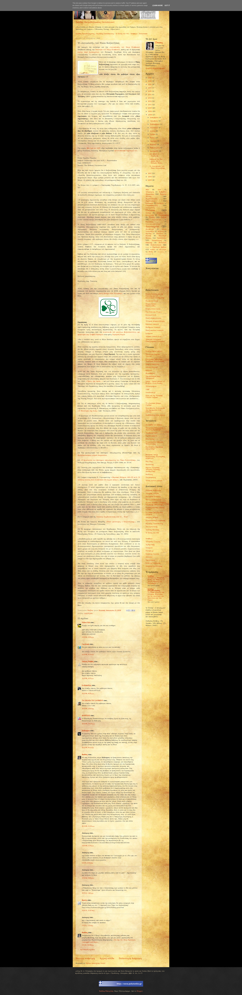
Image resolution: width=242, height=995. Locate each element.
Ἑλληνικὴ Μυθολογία (153, 490)
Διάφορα (160, 213)
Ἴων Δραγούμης (151, 527)
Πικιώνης (149, 243)
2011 (150, 105)
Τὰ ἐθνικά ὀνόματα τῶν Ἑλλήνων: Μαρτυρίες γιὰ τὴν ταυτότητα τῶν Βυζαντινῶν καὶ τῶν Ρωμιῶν (156, 596)
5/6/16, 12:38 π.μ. (88, 945)
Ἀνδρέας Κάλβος (152, 517)
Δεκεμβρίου (154, 118)
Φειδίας (85, 755)
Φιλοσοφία (162, 249)
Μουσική (148, 233)
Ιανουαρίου (154, 151)
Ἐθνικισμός (162, 215)
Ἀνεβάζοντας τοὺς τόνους (155, 415)
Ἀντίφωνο (149, 548)
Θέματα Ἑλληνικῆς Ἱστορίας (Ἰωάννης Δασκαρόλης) (153, 469)
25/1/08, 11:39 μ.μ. (88, 826)
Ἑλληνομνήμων (151, 386)
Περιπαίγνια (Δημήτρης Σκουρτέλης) (154, 448)
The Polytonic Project (153, 312)
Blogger (140, 991)
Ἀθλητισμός (150, 192)
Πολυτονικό (143, 34)
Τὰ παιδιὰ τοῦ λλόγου (154, 425)
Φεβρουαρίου (155, 148)
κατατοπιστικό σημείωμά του (125, 151)
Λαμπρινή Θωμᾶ (151, 433)
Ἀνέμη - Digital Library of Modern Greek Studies (155, 382)
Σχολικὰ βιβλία (159, 247)
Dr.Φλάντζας (86, 685)
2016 (150, 88)
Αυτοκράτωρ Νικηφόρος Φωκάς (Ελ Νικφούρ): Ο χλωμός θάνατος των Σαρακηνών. (156, 580)
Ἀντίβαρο (134, 34)
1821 (147, 190)
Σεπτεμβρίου (155, 124)
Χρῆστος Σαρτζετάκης (154, 566)
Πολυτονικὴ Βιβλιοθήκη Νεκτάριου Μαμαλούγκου (155, 360)
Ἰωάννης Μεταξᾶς (152, 530)
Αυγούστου (154, 128)
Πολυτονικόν (155, 245)
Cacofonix (85, 644)
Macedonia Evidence (153, 497)
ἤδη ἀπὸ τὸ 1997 (93, 148)
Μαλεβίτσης (150, 229)
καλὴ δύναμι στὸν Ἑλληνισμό (110, 293)
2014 (150, 95)
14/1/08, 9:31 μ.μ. (88, 678)
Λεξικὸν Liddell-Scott (153, 336)
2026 (150, 78)
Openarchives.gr (152, 367)
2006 (150, 177)
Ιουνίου (153, 134)
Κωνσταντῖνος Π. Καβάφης (155, 520)
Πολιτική (162, 242)
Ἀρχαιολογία (151, 198)
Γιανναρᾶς (160, 203)
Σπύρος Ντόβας (88, 661)
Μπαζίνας (159, 233)
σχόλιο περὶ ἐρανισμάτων (88, 52)
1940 (159, 190)
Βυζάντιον (149, 203)
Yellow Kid (86, 622)
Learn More (157, 5)
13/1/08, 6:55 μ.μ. (88, 637)
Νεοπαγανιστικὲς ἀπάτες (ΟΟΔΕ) (155, 508)
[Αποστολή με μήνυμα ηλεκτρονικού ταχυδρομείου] (127, 610)
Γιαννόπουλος (152, 205)
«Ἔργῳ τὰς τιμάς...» (94, 381)
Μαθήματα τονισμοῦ (153, 327)
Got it (167, 5)
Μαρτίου (153, 144)
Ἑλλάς (152, 217)
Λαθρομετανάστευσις (153, 224)
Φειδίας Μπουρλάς (106, 991)
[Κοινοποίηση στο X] (131, 610)
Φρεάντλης (150, 464)
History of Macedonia (153, 500)
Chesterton (160, 252)
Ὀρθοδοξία (161, 238)
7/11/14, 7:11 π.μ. (87, 926)
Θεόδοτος (149, 474)
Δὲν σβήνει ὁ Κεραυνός (154, 155)
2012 (150, 101)
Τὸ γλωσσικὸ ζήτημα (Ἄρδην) (153, 404)
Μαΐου (152, 138)
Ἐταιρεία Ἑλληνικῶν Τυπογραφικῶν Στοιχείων (155, 340)
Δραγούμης (150, 215)
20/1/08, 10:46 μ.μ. (88, 724)
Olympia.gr (150, 551)
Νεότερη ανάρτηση (85, 958)
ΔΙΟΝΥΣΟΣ (86, 716)
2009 (150, 111)
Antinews (149, 557)
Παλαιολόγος (157, 240)
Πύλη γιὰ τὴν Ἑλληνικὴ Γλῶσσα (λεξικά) (154, 396)
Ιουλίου (153, 131)
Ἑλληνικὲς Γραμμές (153, 542)
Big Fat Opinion (151, 436)
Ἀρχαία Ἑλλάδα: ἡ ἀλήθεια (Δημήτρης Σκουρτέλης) (156, 504)
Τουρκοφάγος (151, 477)
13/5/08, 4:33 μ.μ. (88, 846)
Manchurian (150, 439)
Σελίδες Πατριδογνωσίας (85, 34)
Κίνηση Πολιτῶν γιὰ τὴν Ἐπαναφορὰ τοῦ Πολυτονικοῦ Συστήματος (155, 296)
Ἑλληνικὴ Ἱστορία (152, 493)
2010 (150, 108)
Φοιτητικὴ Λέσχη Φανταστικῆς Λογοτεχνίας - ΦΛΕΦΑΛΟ (156, 456)
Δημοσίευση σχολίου (87, 950)
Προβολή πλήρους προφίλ (155, 68)
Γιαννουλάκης (150, 208)
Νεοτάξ (148, 236)
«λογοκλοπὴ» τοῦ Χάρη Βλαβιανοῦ (124, 47)
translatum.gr (151, 392)
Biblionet (149, 370)
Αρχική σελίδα (107, 958)
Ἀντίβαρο (149, 539)
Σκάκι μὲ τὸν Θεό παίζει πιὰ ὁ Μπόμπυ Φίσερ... (156, 161)
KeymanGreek (151, 315)
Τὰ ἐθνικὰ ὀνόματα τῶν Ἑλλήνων (154, 513)
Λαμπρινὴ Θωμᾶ (118, 335)
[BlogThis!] (129, 610)
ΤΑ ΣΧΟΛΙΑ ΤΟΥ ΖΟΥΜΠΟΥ (92, 700)
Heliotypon (86, 731)
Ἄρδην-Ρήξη (150, 545)
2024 (150, 84)
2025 (150, 81)
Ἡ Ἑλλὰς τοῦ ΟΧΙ (122, 34)
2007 (150, 173)
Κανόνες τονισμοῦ (152, 324)
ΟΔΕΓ (148, 389)
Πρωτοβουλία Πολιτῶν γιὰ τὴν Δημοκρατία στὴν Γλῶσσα (155, 410)
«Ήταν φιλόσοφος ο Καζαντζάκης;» (121, 522)
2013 (150, 98)
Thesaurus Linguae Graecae (153, 355)
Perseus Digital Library (154, 351)
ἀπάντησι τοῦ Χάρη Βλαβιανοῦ (107, 50)
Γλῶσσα (150, 210)
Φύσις (151, 252)
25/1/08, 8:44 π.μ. (88, 748)
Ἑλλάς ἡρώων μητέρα (154, 481)
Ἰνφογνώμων (150, 560)
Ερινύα (84, 900)
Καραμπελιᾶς (156, 220)
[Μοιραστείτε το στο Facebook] (132, 610)
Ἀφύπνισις (150, 201)
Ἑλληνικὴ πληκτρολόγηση (155, 321)
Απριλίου (153, 141)
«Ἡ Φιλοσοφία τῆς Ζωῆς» (88, 411)
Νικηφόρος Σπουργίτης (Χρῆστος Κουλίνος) (154, 429)
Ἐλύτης (163, 217)
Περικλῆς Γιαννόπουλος (105, 34)
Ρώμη (147, 247)
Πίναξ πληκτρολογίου (153, 318)
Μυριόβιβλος (150, 373)
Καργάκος (149, 222)
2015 (150, 91)
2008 (150, 115)
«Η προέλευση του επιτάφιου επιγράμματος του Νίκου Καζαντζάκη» (108, 460)
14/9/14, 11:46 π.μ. (88, 910)
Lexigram (149, 333)
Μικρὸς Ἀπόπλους (152, 364)
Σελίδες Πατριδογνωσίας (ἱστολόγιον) (95, 22)
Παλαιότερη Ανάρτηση (130, 958)
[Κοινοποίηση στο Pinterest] (134, 610)
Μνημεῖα (161, 231)
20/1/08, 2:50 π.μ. (88, 709)
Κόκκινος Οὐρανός (152, 554)
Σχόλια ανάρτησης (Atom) (95, 963)
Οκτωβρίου (154, 121)
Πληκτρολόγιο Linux (153, 309)
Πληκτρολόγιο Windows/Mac (151, 305)
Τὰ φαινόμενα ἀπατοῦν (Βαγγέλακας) (154, 443)
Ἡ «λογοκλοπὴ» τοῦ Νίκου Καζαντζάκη (157, 167)
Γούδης (148, 213)
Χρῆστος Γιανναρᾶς (153, 563)
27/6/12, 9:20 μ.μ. (88, 878)
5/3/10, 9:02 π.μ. (87, 863)
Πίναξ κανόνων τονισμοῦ (154, 330)
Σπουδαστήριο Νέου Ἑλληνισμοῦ (153, 377)
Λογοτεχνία (88, 613)
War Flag (149, 461)
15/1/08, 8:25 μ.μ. (88, 693)
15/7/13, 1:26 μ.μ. (88, 893)
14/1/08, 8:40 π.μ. (88, 654)
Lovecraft (148, 254)
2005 (150, 180)
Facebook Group (152, 301)
